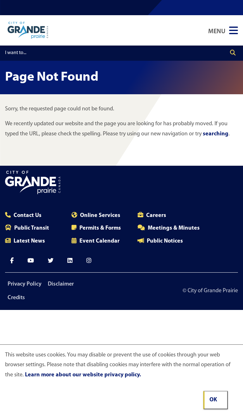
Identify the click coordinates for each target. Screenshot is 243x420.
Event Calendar (99, 241)
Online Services (100, 216)
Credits (16, 298)
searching (215, 134)
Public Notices (165, 241)
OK (213, 400)
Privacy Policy (24, 284)
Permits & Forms (100, 228)
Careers (156, 216)
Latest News (29, 241)
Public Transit (31, 228)
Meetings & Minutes (174, 228)
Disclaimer (61, 284)
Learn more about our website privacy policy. (83, 375)
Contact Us (27, 216)
